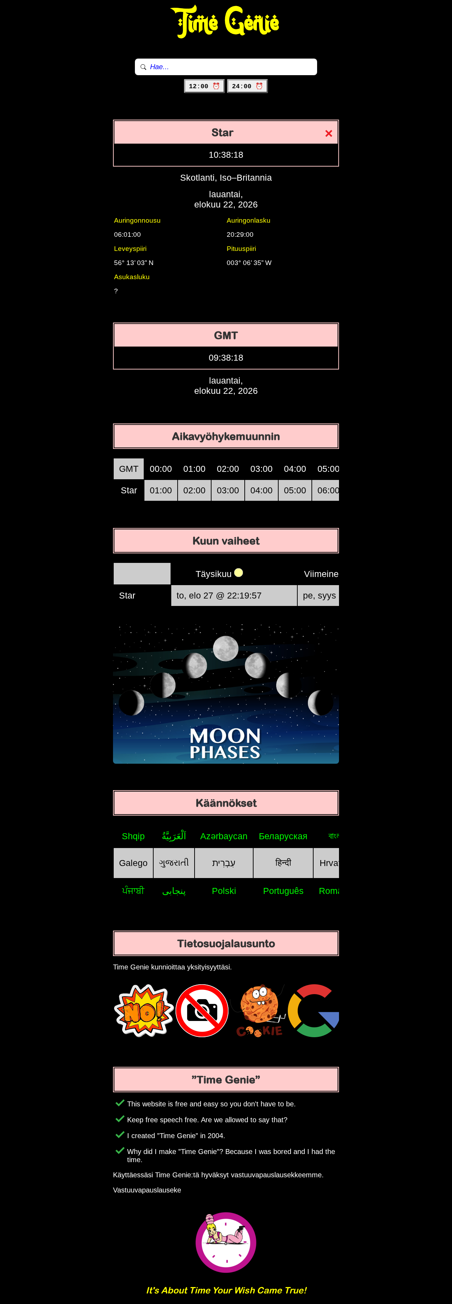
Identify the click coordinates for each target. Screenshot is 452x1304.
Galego (133, 863)
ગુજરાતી (174, 862)
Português (283, 891)
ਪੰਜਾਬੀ (133, 891)
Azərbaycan (224, 836)
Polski (224, 891)
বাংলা (335, 836)
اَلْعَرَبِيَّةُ (174, 836)
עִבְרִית (224, 863)
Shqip (133, 836)
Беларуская (283, 836)
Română (335, 891)
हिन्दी (283, 862)
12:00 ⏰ (204, 86)
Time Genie (226, 23)
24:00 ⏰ (247, 86)
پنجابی (174, 891)
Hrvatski (336, 863)
